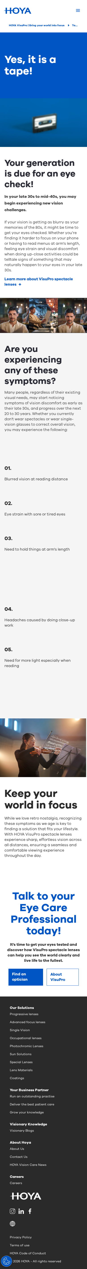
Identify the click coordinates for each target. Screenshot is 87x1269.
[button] (43, 1223)
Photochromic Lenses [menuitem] (26, 1046)
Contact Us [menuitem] (18, 1157)
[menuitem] (13, 1211)
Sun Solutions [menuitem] (20, 1054)
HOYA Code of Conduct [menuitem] (28, 1253)
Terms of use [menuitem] (19, 1245)
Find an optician (20, 977)
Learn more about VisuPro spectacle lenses (38, 282)
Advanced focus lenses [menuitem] (27, 1022)
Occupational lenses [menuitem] (25, 1038)
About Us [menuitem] (17, 1149)
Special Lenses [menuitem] (21, 1062)
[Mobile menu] (77, 10)
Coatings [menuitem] (17, 1078)
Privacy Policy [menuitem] (21, 1237)
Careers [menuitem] (16, 1183)
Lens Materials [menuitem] (21, 1070)
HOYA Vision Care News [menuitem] (28, 1165)
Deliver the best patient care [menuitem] (32, 1104)
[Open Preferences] (6, 1261)
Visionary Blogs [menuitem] (22, 1131)
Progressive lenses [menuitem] (24, 1014)
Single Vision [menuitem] (20, 1030)
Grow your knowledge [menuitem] (27, 1112)
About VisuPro (57, 977)
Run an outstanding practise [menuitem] (32, 1096)
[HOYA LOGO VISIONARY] (17, 11)
